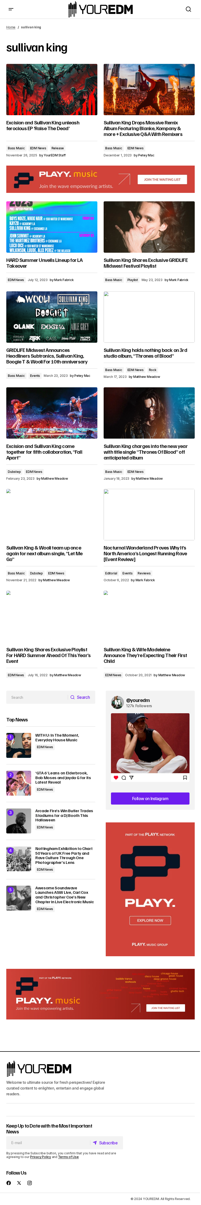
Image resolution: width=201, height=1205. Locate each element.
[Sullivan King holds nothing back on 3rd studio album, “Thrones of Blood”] (149, 317)
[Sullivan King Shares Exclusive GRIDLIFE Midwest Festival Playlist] (149, 227)
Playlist (132, 280)
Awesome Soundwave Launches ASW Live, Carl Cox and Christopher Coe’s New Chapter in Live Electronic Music (64, 895)
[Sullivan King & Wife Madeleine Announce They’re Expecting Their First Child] (149, 616)
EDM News (38, 148)
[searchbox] (37, 697)
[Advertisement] (150, 889)
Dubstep (14, 472)
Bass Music (16, 148)
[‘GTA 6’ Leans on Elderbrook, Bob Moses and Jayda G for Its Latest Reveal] (18, 783)
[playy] (100, 179)
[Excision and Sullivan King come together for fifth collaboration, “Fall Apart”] (51, 413)
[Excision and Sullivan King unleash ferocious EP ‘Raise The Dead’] (51, 89)
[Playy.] (100, 994)
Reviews (144, 573)
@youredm (138, 699)
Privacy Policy (40, 1157)
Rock (153, 370)
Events (35, 376)
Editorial (111, 573)
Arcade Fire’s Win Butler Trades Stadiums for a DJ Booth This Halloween (64, 815)
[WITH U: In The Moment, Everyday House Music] (18, 745)
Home (10, 27)
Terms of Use (68, 1157)
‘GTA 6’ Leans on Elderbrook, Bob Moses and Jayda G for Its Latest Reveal (63, 778)
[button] (11, 9)
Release (58, 148)
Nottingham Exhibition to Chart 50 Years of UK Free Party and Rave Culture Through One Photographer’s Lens (63, 855)
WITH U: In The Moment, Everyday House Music (57, 737)
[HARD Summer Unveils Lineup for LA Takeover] (51, 227)
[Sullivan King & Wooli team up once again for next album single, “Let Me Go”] (51, 514)
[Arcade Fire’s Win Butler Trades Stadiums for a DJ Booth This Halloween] (18, 820)
